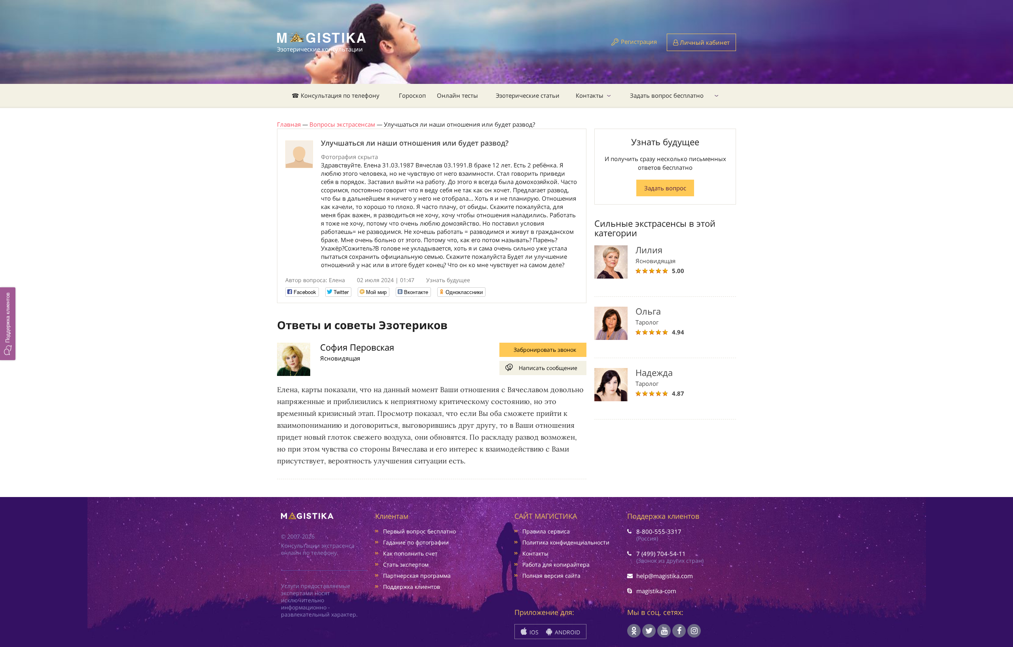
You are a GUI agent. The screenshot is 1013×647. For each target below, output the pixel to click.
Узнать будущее (448, 280)
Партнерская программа (417, 575)
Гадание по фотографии (416, 542)
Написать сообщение (548, 368)
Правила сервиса (546, 531)
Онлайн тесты (457, 95)
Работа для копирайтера (556, 564)
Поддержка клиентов (411, 586)
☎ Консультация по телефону (335, 95)
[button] (7, 323)
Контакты (589, 95)
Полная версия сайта (551, 575)
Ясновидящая (340, 358)
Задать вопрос (665, 188)
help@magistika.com (664, 576)
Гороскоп (412, 95)
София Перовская (357, 347)
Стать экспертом (406, 564)
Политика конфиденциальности (565, 542)
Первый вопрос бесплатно (419, 531)
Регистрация (639, 42)
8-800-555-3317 (658, 531)
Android (566, 632)
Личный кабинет (704, 42)
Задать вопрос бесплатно (667, 95)
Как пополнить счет (410, 553)
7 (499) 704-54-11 (661, 554)
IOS (533, 632)
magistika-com (656, 591)
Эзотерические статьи (528, 95)
